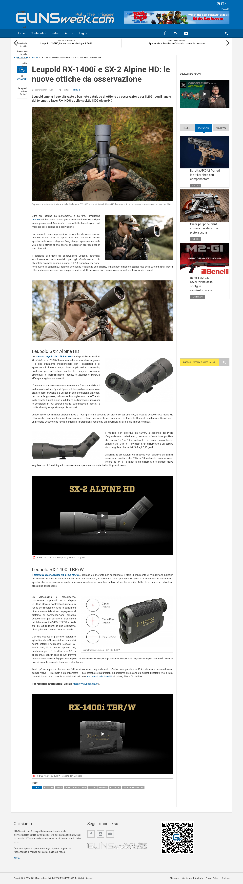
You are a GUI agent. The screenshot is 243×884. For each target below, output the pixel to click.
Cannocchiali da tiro (133, 787)
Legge (83, 33)
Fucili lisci (197, 296)
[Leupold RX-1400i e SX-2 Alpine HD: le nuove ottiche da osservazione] (102, 154)
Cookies (225, 878)
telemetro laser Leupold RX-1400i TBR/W (57, 574)
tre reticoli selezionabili (99, 676)
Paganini (103, 787)
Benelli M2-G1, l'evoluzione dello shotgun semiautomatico (201, 284)
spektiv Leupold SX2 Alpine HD (54, 356)
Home (21, 33)
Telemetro (115, 787)
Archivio (221, 128)
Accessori (48, 787)
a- (21, 37)
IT (222, 3)
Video (55, 33)
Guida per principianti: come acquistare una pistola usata (204, 228)
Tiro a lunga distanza (75, 787)
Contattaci (187, 878)
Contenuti (37, 33)
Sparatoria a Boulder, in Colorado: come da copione (177, 43)
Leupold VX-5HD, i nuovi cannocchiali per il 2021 (66, 43)
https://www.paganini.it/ (86, 683)
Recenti (187, 128)
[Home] (65, 16)
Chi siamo (174, 878)
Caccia (59, 787)
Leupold (37, 219)
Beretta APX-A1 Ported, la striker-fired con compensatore (205, 175)
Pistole (196, 185)
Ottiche (76, 90)
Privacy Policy (212, 878)
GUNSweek (22, 79)
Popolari (205, 128)
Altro (68, 33)
